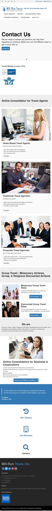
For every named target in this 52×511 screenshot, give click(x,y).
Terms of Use (31, 508)
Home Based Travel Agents (16, 143)
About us (35, 17)
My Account (39, 1)
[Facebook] (2, 1)
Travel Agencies (9, 14)
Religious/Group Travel (33, 14)
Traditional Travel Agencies (16, 195)
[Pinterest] (11, 1)
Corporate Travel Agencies (16, 250)
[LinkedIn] (8, 1)
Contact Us (6, 48)
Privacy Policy (38, 508)
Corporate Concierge (11, 17)
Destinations (25, 17)
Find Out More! (34, 296)
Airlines (20, 14)
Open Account (47, 1)
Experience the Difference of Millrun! (25, 380)
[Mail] (14, 1)
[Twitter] (5, 1)
